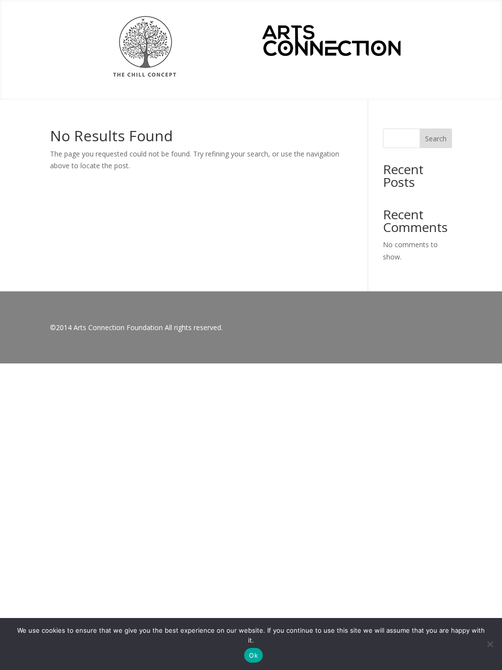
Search (436, 138)
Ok (253, 655)
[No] (490, 644)
